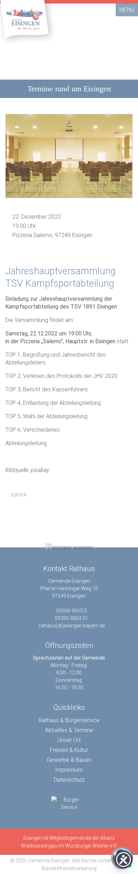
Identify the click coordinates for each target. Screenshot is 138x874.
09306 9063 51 (71, 618)
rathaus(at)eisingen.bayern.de (72, 625)
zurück (18, 494)
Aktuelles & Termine (69, 730)
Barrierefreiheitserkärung (69, 868)
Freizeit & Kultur (69, 750)
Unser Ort (69, 740)
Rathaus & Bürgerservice (69, 720)
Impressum (69, 769)
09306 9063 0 (71, 611)
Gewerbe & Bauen (69, 760)
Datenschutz (69, 779)
